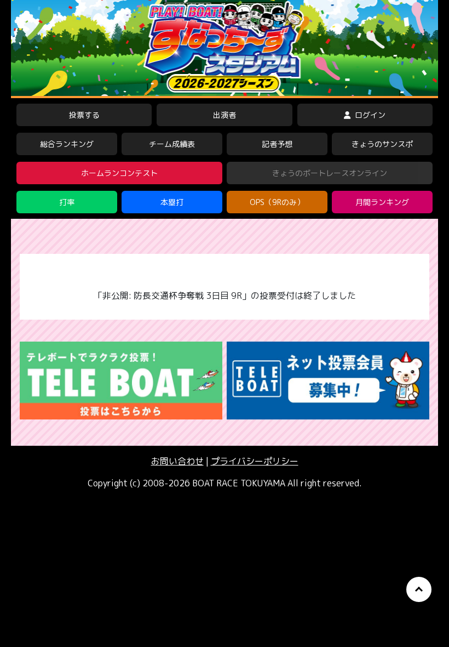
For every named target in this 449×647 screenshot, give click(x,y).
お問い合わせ (177, 461)
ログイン (369, 115)
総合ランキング (67, 144)
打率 (66, 202)
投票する (84, 115)
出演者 (224, 115)
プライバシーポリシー (254, 461)
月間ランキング (382, 202)
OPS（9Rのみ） (277, 202)
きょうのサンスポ (382, 144)
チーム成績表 (172, 144)
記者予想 (277, 144)
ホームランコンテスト (119, 173)
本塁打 (171, 202)
